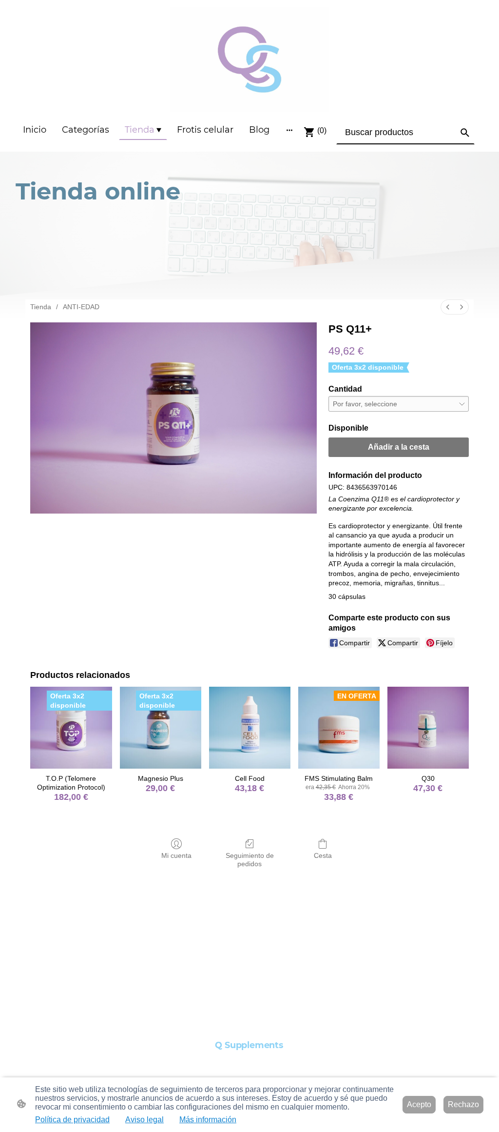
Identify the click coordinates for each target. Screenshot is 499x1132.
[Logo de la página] (249, 59)
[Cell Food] (249, 727)
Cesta (323, 855)
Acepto (419, 1104)
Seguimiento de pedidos (250, 860)
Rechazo (463, 1104)
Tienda (40, 307)
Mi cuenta (176, 855)
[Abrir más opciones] (289, 130)
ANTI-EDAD (81, 307)
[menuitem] (448, 307)
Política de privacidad (72, 1119)
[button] (465, 133)
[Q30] (428, 727)
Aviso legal (144, 1119)
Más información (207, 1119)
